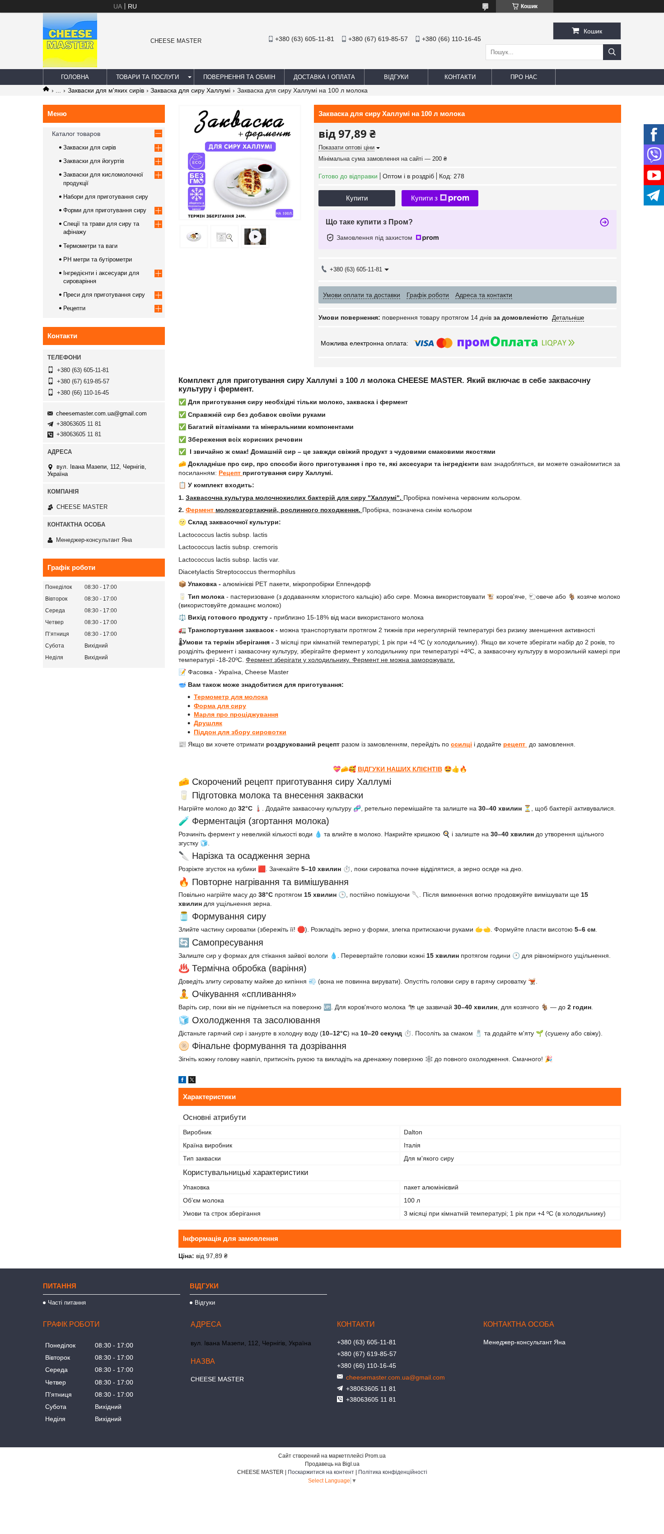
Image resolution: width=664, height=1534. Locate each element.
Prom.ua (375, 1456)
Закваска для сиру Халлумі (190, 90)
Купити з (424, 198)
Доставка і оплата (324, 77)
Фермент (200, 509)
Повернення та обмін (239, 77)
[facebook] (182, 1081)
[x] (192, 1081)
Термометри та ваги (90, 245)
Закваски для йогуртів (93, 161)
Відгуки (396, 77)
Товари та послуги (147, 77)
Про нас (523, 77)
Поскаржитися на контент (321, 1472)
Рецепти (74, 308)
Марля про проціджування (236, 714)
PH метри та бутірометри (97, 259)
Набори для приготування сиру (105, 196)
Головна (75, 77)
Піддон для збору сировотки (240, 732)
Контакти (460, 77)
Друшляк (208, 723)
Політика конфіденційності (392, 1472)
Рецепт (231, 472)
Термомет (209, 696)
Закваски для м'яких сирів (106, 90)
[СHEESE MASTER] (70, 65)
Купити (357, 198)
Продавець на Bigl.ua (332, 1464)
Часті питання (67, 1302)
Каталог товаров (76, 133)
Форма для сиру (220, 705)
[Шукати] (612, 52)
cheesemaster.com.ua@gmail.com (101, 413)
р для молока (246, 696)
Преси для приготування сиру (104, 294)
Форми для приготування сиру (104, 210)
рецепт (515, 744)
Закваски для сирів (89, 147)
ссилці (461, 744)
